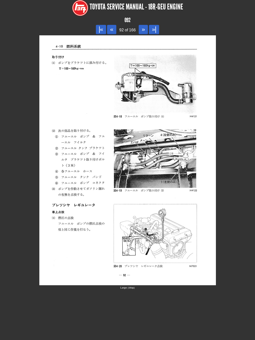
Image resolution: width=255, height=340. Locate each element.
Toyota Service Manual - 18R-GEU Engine (136, 7)
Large (127, 287)
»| (154, 29)
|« (101, 29)
